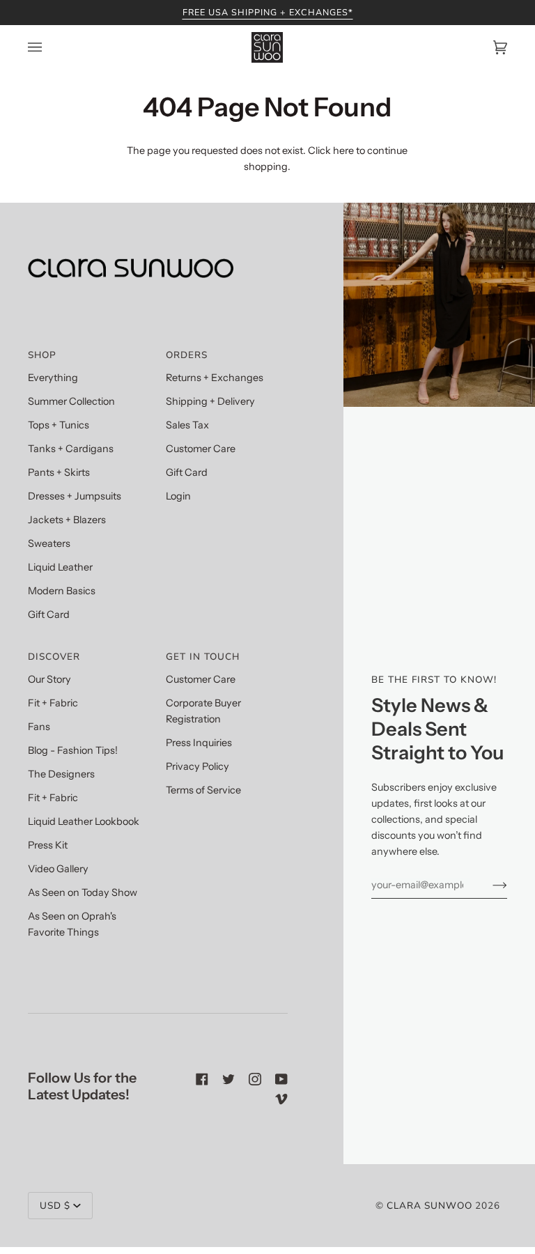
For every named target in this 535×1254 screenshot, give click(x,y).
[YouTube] (281, 1079)
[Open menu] (49, 47)
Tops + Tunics (58, 425)
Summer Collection (71, 401)
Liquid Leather (60, 567)
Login (178, 496)
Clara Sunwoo (429, 1205)
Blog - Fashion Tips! (73, 750)
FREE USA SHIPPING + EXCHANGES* (268, 12)
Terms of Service (203, 790)
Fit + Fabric (53, 703)
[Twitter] (228, 1079)
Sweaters (49, 543)
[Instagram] (255, 1079)
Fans (39, 726)
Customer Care (200, 448)
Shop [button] (42, 355)
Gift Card (49, 614)
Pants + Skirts (59, 472)
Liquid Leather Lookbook (83, 821)
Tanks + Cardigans (71, 448)
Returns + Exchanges (214, 377)
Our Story (49, 679)
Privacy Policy (197, 766)
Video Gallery (58, 868)
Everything (53, 377)
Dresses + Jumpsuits (74, 496)
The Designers (61, 774)
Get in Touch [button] (203, 656)
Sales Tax (187, 425)
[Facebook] (202, 1079)
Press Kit (48, 845)
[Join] (488, 885)
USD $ (55, 1205)
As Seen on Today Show (82, 892)
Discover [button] (54, 656)
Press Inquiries (199, 742)
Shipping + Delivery (210, 401)
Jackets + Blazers (67, 519)
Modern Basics (61, 591)
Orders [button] (187, 355)
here (343, 150)
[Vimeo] (281, 1098)
